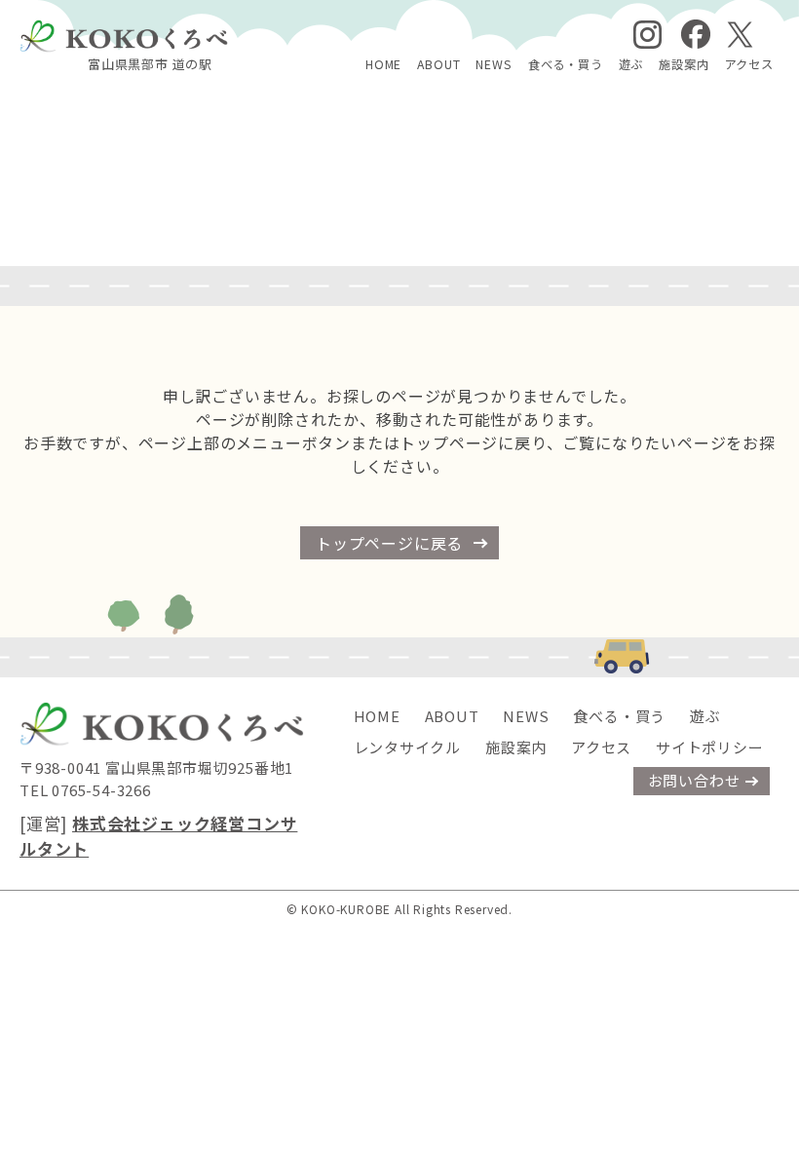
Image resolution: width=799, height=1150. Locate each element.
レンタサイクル (408, 747)
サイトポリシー (710, 747)
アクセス (749, 64)
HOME (383, 64)
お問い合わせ (694, 780)
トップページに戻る (389, 543)
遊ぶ (631, 64)
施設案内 (683, 64)
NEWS (494, 64)
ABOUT (438, 64)
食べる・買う (565, 64)
